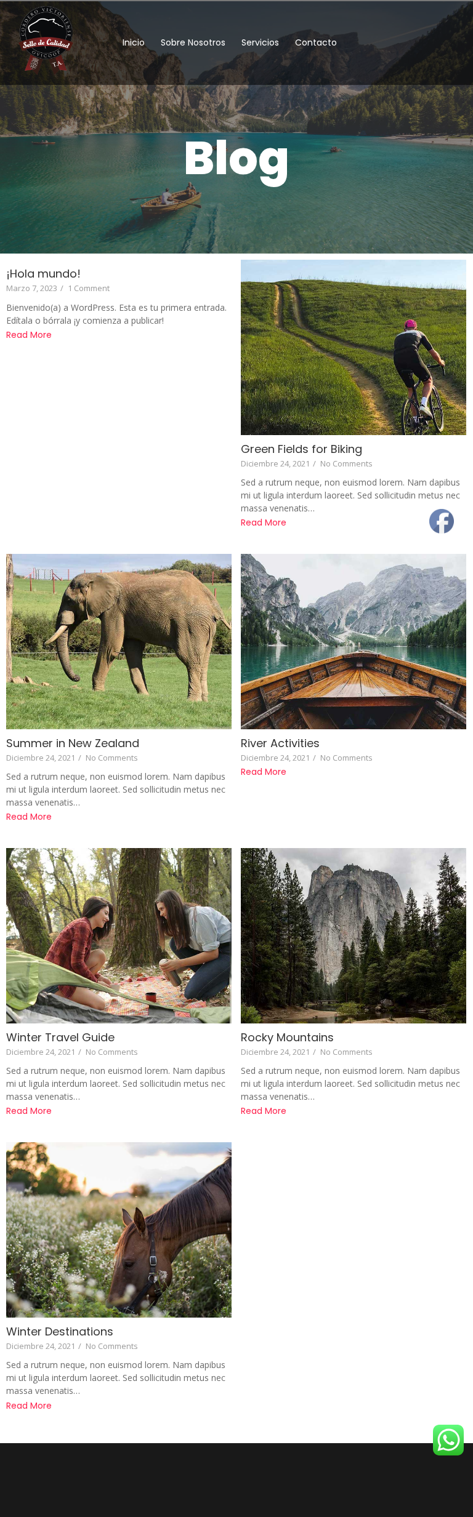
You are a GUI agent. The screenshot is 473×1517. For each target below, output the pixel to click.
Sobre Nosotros (193, 42)
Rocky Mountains (287, 1037)
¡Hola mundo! (43, 273)
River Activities (280, 743)
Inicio (134, 42)
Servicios (260, 42)
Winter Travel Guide (60, 1037)
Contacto (316, 42)
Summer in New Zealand (72, 743)
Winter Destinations (59, 1331)
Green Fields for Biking (301, 449)
